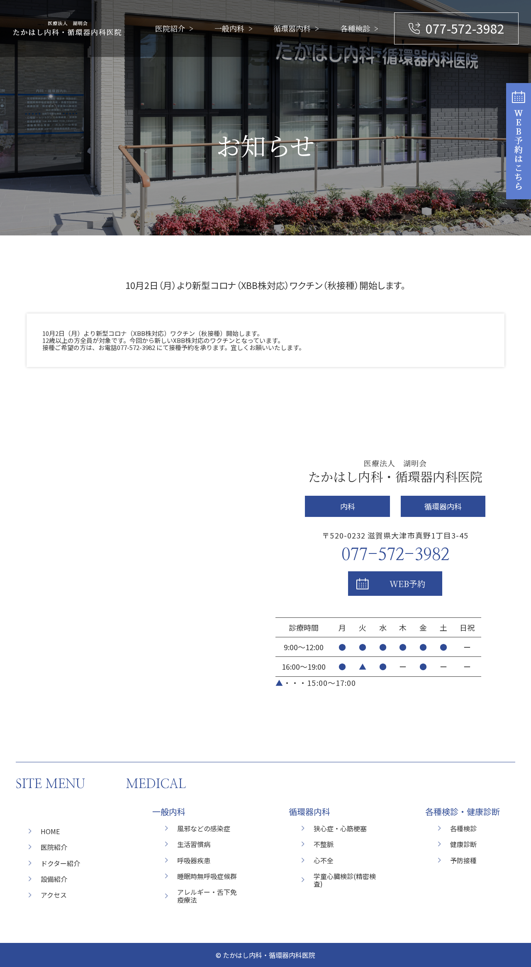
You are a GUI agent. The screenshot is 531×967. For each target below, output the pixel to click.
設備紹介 (54, 879)
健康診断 (463, 844)
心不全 (324, 860)
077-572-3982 (465, 28)
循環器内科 (292, 28)
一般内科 (229, 28)
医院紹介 (170, 28)
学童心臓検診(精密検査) (345, 880)
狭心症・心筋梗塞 (340, 828)
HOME (50, 831)
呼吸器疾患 (193, 860)
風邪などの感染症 (203, 828)
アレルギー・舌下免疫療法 (207, 895)
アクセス (54, 895)
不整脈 (324, 844)
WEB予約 (408, 584)
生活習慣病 (193, 844)
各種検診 (355, 28)
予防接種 (463, 860)
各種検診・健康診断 (462, 811)
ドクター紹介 (60, 863)
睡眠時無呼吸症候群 (207, 876)
